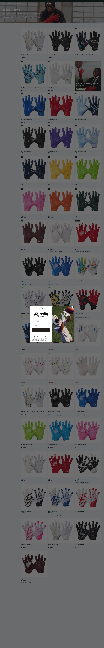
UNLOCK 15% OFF (41, 330)
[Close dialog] (72, 307)
